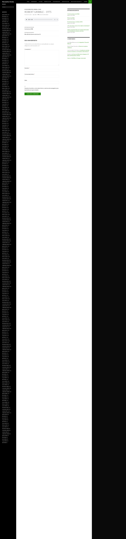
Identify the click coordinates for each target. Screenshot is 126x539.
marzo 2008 (4, 402)
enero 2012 (4, 321)
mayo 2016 (4, 230)
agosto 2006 (4, 435)
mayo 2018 (4, 188)
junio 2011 (4, 333)
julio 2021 (4, 121)
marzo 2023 (4, 86)
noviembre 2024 (5, 51)
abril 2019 (4, 169)
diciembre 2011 (5, 323)
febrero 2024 (4, 67)
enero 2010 (4, 363)
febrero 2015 (4, 256)
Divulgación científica (76, 1)
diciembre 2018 (5, 176)
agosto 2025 (4, 35)
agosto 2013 (4, 288)
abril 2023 (4, 84)
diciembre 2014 (5, 260)
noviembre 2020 (5, 135)
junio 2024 (4, 60)
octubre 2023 (4, 74)
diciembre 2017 (5, 197)
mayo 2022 (4, 104)
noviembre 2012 (5, 304)
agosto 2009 (4, 372)
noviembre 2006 (5, 430)
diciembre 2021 (5, 112)
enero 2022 (4, 111)
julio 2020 (4, 142)
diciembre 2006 (5, 428)
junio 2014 (4, 270)
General (85, 1)
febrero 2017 (4, 214)
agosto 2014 (4, 267)
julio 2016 (4, 226)
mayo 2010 (4, 356)
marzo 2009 (4, 381)
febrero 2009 (4, 382)
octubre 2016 (4, 221)
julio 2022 (4, 100)
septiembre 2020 (5, 139)
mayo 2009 (4, 377)
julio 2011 (4, 332)
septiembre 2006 (5, 433)
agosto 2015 (4, 246)
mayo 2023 (4, 83)
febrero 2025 (4, 46)
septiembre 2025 (5, 33)
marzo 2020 (4, 149)
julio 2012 (4, 311)
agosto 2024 (4, 56)
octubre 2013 (4, 284)
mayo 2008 (4, 398)
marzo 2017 (4, 212)
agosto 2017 (4, 204)
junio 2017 (4, 207)
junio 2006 (4, 439)
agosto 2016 (4, 225)
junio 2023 (4, 81)
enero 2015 (4, 258)
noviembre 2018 (5, 177)
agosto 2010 (4, 351)
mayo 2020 (4, 146)
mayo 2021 (4, 125)
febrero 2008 (4, 404)
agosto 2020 (4, 140)
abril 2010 (4, 358)
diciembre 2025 (5, 28)
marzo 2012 (4, 318)
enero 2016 (4, 237)
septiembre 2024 (5, 55)
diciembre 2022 (5, 91)
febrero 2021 (4, 130)
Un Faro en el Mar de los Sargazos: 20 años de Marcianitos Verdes (78, 55)
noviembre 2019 (5, 156)
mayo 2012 (4, 314)
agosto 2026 (4, 14)
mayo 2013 (4, 293)
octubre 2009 (4, 368)
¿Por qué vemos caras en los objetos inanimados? (78, 25)
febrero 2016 (4, 235)
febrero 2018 (4, 193)
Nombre (27, 68)
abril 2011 (4, 337)
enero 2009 (4, 384)
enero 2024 (4, 69)
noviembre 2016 (5, 219)
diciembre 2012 (5, 302)
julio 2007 (4, 416)
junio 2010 (4, 354)
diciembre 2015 (5, 239)
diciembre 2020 (5, 133)
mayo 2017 (4, 209)
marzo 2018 (4, 191)
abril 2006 (4, 442)
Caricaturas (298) (29, 28)
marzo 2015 (4, 254)
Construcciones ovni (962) (73, 14)
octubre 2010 (4, 347)
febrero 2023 (4, 88)
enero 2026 (4, 26)
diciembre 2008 (5, 386)
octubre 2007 (4, 411)
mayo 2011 (4, 335)
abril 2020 (4, 147)
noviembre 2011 (5, 325)
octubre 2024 (4, 53)
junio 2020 (4, 144)
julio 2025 (4, 37)
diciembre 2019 (5, 155)
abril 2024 (4, 63)
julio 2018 (4, 184)
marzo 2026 (4, 23)
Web (25, 80)
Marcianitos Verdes (8, 2)
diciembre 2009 (5, 365)
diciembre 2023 (5, 70)
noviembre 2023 (5, 72)
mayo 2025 (4, 41)
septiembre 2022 (5, 97)
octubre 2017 (4, 200)
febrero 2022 (4, 109)
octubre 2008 (4, 390)
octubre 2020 (4, 137)
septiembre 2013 (5, 286)
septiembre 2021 (5, 118)
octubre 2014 (4, 263)
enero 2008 (4, 405)
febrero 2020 (4, 151)
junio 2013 (4, 291)
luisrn (35, 14)
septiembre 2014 (5, 265)
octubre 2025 (4, 32)
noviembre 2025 (5, 30)
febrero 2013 (4, 298)
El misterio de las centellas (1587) (74, 21)
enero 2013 (4, 300)
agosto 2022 (4, 98)
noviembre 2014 (5, 261)
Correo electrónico (29, 74)
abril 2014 (4, 274)
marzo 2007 (4, 423)
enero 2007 (4, 426)
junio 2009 (4, 375)
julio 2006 (4, 437)
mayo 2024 (4, 62)
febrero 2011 (4, 340)
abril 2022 (4, 105)
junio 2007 (4, 418)
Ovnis (28, 1)
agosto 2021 (4, 119)
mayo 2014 (4, 272)
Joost (68, 58)
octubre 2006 (4, 432)
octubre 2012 (4, 305)
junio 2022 (4, 102)
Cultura (40, 1)
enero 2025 (4, 48)
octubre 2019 (4, 158)
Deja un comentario (43, 14)
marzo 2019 (4, 170)
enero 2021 (4, 132)
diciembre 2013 (5, 281)
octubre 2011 (4, 326)
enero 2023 (4, 90)
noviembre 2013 (5, 283)
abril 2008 (4, 400)
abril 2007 (4, 421)
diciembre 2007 (5, 407)
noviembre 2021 (5, 114)
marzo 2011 (4, 339)
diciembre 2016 (5, 218)
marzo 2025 (4, 44)
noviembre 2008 (5, 388)
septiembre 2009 (5, 370)
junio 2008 (4, 397)
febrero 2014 (4, 277)
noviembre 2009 (5, 367)
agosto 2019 (4, 162)
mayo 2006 (4, 440)
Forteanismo (34, 1)
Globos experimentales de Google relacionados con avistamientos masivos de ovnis (78, 30)
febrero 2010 (4, 361)
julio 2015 (4, 247)
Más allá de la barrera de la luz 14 (32, 33)
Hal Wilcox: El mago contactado (79, 58)
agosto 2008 (4, 393)
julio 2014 (4, 269)
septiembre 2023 (5, 76)
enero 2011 (4, 342)
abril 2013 (4, 295)
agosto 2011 (4, 330)
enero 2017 (4, 216)
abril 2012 (4, 316)
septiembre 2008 (5, 391)
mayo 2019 (4, 167)
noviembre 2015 (5, 240)
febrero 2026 (4, 25)
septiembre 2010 (5, 349)
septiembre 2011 (5, 328)
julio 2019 (4, 163)
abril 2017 (4, 211)
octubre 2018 (4, 179)
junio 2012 (4, 312)
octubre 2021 (4, 116)
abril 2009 (4, 379)
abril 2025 (4, 42)
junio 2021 (4, 123)
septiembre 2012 (5, 307)
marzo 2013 (4, 297)
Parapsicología (47, 1)
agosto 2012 (4, 309)
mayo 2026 (4, 19)
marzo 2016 (4, 233)
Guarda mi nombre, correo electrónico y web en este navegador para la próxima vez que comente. (41, 89)
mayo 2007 (4, 419)
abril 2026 (4, 21)
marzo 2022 (4, 107)
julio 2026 (4, 16)
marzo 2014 (4, 276)
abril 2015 (4, 253)
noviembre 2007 (5, 409)
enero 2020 (4, 153)
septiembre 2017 (5, 202)
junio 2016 (4, 228)
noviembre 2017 (5, 198)
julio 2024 (4, 58)
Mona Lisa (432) (70, 17)
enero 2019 (4, 174)
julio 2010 (4, 353)
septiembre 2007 (5, 412)
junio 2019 (4, 165)
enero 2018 (4, 195)
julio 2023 (4, 79)
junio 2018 (4, 186)
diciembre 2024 (5, 49)
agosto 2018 (4, 183)
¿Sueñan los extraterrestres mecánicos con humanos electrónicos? (78, 51)
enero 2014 (4, 279)
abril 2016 (4, 232)
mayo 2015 (4, 251)
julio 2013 (4, 290)
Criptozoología (65, 1)
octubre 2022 (4, 95)
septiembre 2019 (5, 160)
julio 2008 (4, 395)
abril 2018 (4, 190)
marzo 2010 (4, 360)
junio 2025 (4, 39)
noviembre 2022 (5, 93)
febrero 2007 (4, 425)
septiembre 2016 (5, 223)
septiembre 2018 (5, 181)
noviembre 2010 (5, 346)
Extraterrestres (56, 1)
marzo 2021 (4, 128)
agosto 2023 (4, 77)
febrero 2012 (4, 319)
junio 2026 (4, 18)
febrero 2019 (4, 172)
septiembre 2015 (5, 244)
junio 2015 (4, 249)
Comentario (27, 49)
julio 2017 (4, 205)
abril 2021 (4, 126)
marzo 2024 (4, 65)
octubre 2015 (4, 242)
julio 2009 (4, 374)
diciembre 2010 (5, 344)
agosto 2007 (4, 414)
